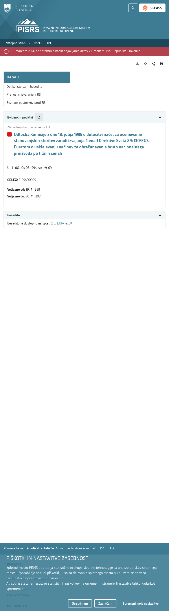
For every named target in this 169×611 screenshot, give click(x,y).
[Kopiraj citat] (39, 117)
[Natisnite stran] (162, 64)
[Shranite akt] (145, 64)
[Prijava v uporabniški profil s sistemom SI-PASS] (152, 8)
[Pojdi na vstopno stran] (18, 12)
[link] (16, 43)
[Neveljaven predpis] (9, 134)
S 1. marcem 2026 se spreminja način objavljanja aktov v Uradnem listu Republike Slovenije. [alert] (75, 51)
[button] (84, 117)
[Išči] (133, 8)
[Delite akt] (153, 64)
